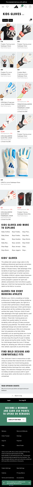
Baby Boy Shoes (4, 243)
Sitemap (19, 436)
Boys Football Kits (16, 232)
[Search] (25, 7)
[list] (13, 20)
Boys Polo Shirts (25, 232)
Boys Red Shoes (25, 236)
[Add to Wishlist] (13, 27)
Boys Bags (4, 246)
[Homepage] (16, 7)
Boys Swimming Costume (25, 250)
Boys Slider (26, 243)
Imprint (4, 440)
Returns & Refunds (22, 431)
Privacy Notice (21, 473)
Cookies (4, 473)
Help (3, 445)
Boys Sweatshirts (26, 247)
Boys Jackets (16, 243)
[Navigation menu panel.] (3, 7)
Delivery (4, 431)
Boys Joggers (16, 250)
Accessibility (20, 477)
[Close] (4, 483)
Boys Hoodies (16, 239)
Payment (19, 440)
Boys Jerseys (16, 246)
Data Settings (20, 468)
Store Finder (20, 445)
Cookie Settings (6, 468)
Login (8, 400)
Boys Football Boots (16, 236)
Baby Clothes (5, 232)
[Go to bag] (30, 7)
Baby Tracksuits (4, 239)
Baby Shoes (5, 235)
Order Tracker (6, 436)
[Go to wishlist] (7, 7)
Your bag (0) (22, 400)
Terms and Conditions (8, 477)
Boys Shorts (26, 239)
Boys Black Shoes (5, 250)
